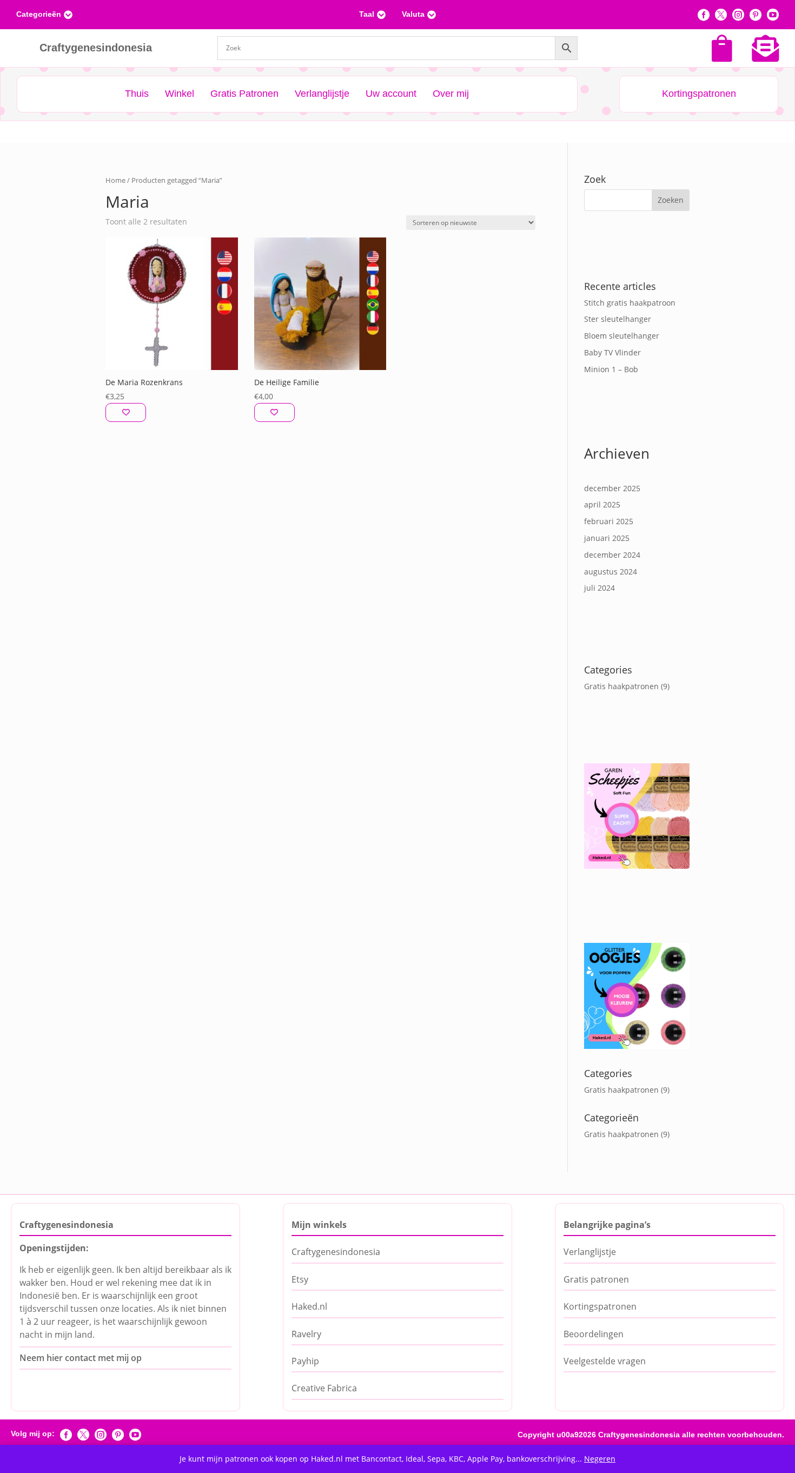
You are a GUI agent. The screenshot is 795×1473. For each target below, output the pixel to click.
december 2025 (612, 488)
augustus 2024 (610, 571)
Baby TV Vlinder (612, 352)
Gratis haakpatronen (621, 686)
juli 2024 (599, 588)
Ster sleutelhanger (617, 319)
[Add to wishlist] (125, 412)
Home (115, 180)
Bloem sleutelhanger (621, 336)
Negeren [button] (599, 1459)
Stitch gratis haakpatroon (629, 303)
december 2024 (612, 555)
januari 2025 (607, 538)
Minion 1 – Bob (611, 369)
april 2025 (602, 504)
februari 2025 (608, 521)
